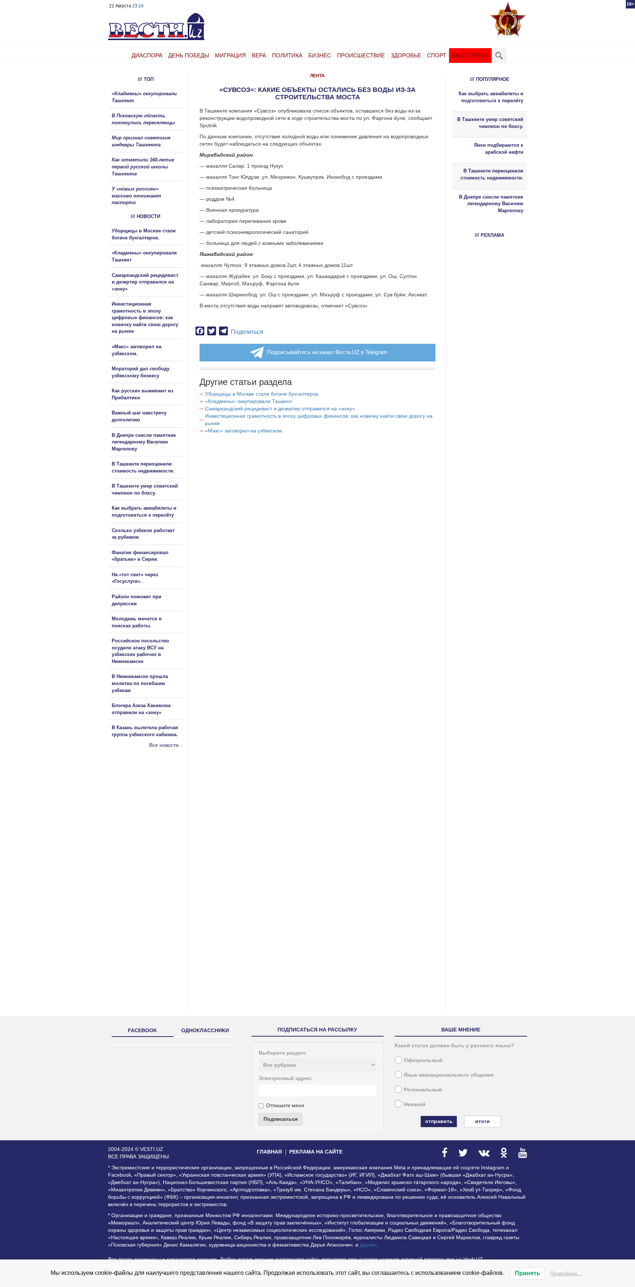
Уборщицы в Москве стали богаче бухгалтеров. (262, 394)
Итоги (482, 1121)
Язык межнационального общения (449, 1075)
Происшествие (361, 55)
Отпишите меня (285, 1105)
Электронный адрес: (286, 1078)
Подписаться (280, 1119)
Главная (269, 1152)
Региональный (423, 1089)
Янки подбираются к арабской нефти (498, 148)
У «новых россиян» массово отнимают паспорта (136, 195)
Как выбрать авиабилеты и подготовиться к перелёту (491, 97)
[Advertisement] (152, 828)
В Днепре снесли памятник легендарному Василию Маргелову (144, 442)
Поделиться (247, 332)
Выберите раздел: (283, 1053)
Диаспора (147, 55)
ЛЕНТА (317, 75)
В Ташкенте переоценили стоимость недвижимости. (491, 174)
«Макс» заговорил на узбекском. (244, 431)
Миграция (230, 55)
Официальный (423, 1060)
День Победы (188, 55)
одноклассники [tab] (205, 1030)
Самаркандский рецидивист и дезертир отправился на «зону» (280, 408)
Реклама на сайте (315, 1152)
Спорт (436, 55)
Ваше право (470, 55)
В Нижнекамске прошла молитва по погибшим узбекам (140, 683)
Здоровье (406, 55)
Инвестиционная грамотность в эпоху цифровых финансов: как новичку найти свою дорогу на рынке (145, 317)
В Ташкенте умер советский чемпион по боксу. (490, 123)
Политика (287, 55)
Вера (259, 55)
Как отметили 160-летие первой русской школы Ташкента (143, 166)
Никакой (415, 1104)
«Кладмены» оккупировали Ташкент (248, 401)
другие (368, 1245)
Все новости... (166, 745)
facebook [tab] (142, 1030)
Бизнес (319, 55)
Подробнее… (566, 1273)
